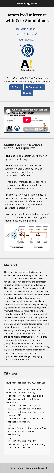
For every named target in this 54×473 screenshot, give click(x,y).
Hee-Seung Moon (27, 3)
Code (28, 93)
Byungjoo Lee (27, 39)
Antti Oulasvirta (27, 34)
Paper (18, 87)
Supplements (35, 87)
